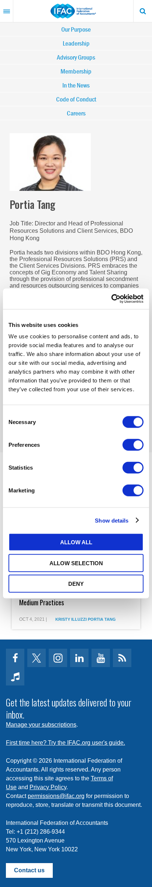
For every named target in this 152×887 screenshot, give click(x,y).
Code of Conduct (76, 99)
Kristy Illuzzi (71, 619)
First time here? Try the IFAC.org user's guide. (65, 743)
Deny (76, 584)
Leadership (76, 43)
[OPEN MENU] (6, 11)
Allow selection (76, 563)
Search (143, 11)
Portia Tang (102, 619)
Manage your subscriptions (41, 725)
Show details (111, 520)
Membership (76, 71)
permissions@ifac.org (56, 796)
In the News (76, 85)
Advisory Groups (76, 57)
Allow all (76, 542)
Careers (76, 113)
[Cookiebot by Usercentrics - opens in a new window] (111, 299)
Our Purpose (76, 29)
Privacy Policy (48, 787)
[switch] (133, 445)
